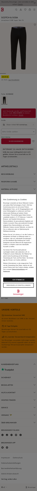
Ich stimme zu (18, 280)
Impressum (6, 271)
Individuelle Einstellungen (18, 285)
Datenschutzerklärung (18, 269)
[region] (18, 245)
